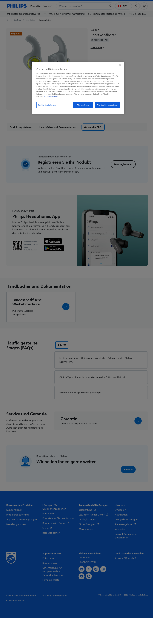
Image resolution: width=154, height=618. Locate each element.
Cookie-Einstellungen (47, 105)
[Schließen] (120, 65)
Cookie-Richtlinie (51, 96)
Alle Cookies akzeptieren (107, 105)
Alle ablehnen (83, 105)
